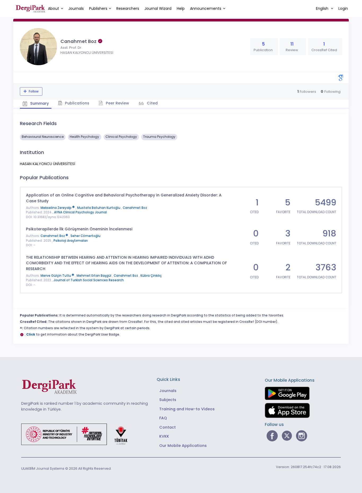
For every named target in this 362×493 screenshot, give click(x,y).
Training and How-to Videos (187, 409)
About (53, 8)
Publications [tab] (76, 103)
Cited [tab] (152, 103)
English (322, 8)
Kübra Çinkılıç (151, 276)
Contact (167, 427)
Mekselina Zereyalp (56, 208)
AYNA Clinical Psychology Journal (80, 212)
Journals (76, 8)
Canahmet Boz (135, 208)
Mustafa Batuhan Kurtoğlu (99, 208)
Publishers (98, 8)
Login (343, 8)
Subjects (167, 399)
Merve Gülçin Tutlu (56, 276)
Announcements (205, 8)
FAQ (163, 418)
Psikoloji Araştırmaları (71, 241)
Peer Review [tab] (117, 103)
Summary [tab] (39, 103)
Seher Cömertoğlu (85, 236)
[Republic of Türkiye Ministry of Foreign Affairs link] (77, 434)
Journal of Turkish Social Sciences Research (89, 280)
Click (30, 334)
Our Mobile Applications (183, 445)
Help (181, 8)
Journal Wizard (157, 8)
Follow (33, 91)
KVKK (164, 436)
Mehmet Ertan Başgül (94, 276)
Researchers (127, 8)
